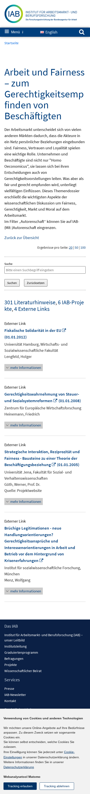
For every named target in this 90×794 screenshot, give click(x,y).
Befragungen (13, 658)
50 (76, 247)
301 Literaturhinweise (29, 302)
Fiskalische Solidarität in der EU (35, 330)
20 (71, 247)
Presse (9, 688)
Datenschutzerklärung (18, 767)
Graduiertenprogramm (21, 652)
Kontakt (10, 701)
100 (83, 247)
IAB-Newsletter (15, 694)
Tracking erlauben (20, 786)
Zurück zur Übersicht (21, 237)
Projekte (10, 664)
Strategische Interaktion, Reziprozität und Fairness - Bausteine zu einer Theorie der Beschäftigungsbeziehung (42, 458)
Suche (8, 264)
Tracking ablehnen (56, 786)
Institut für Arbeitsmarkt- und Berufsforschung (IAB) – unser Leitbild (43, 637)
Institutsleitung (15, 646)
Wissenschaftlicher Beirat (23, 671)
